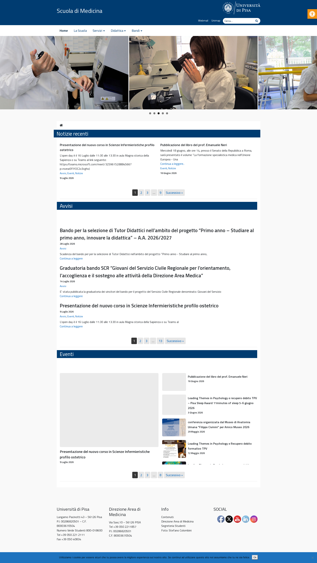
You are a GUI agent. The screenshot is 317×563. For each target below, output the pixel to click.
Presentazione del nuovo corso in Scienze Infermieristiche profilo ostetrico (139, 305)
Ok (254, 557)
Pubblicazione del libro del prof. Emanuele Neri (193, 144)
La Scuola (80, 30)
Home (64, 30)
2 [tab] (154, 113)
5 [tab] (167, 113)
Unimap (216, 21)
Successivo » (174, 192)
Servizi (97, 30)
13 (160, 340)
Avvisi (63, 173)
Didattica (117, 30)
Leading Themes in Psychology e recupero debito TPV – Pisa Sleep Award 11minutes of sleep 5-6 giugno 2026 (222, 403)
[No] (312, 558)
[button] (312, 14)
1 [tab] (150, 113)
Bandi (136, 30)
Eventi (70, 173)
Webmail (203, 21)
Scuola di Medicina (79, 10)
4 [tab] (163, 113)
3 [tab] (159, 113)
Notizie (79, 173)
